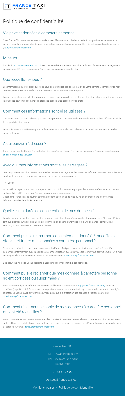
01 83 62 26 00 (62, 372)
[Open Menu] (46, 6)
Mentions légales (43, 387)
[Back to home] (24, 6)
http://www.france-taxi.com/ (18, 47)
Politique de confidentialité (76, 387)
